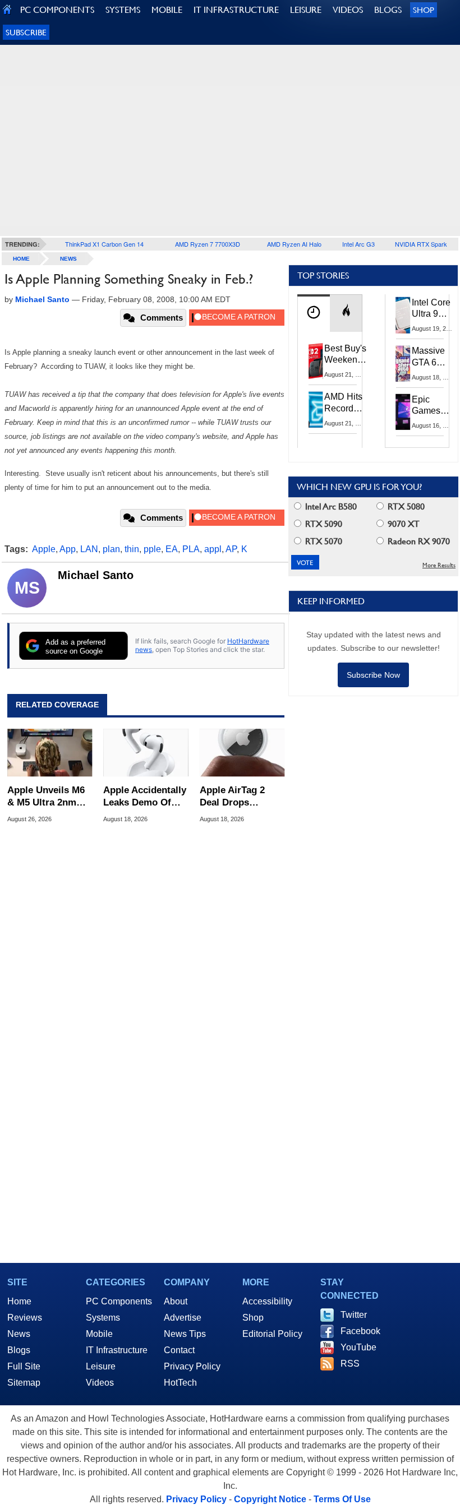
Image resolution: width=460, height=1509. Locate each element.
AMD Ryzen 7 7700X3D (207, 243)
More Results (439, 565)
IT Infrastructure (117, 1350)
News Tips (185, 1334)
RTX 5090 (322, 524)
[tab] (313, 313)
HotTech (180, 1382)
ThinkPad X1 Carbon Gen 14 (104, 243)
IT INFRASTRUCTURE (236, 9)
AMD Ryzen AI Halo (294, 243)
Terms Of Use (342, 1499)
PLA (191, 549)
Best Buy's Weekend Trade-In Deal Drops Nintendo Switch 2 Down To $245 (345, 355)
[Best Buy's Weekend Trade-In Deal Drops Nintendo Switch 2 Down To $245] (316, 361)
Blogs (18, 1350)
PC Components (119, 1301)
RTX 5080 (405, 506)
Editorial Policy (272, 1334)
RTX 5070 (322, 541)
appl (213, 549)
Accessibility (267, 1301)
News (68, 259)
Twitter (354, 1315)
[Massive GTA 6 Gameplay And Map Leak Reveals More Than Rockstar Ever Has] (403, 363)
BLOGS (388, 9)
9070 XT (402, 524)
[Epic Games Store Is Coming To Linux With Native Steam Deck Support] (403, 412)
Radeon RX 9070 (417, 541)
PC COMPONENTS (57, 9)
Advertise (182, 1317)
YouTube (358, 1347)
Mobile (99, 1334)
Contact (179, 1350)
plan (111, 549)
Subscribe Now (373, 674)
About (175, 1301)
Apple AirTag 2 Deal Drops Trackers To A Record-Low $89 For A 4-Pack (236, 797)
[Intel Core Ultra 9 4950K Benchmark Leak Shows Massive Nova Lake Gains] (403, 315)
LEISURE (305, 9)
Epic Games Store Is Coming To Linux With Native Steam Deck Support (433, 406)
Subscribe (26, 32)
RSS (350, 1363)
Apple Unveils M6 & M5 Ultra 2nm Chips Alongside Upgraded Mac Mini (46, 797)
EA (171, 549)
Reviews (24, 1317)
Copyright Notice (270, 1499)
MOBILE (166, 9)
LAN (89, 549)
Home (19, 1301)
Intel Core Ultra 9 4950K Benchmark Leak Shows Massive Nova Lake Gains (434, 309)
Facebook (360, 1331)
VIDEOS (348, 9)
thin (132, 549)
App (67, 549)
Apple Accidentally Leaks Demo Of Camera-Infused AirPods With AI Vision (144, 797)
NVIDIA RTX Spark (421, 243)
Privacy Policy (192, 1366)
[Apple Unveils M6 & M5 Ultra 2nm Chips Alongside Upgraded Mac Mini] (49, 753)
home (21, 259)
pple (152, 549)
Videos (100, 1382)
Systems (103, 1317)
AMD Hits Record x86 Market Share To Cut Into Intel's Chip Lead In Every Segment (346, 403)
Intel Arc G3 (358, 243)
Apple (44, 549)
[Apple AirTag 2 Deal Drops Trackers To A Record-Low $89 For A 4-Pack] (242, 753)
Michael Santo (96, 575)
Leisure (101, 1366)
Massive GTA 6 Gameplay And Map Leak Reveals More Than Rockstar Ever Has (433, 357)
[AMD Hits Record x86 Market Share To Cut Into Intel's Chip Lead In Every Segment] (316, 409)
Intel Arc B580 (330, 506)
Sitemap (23, 1382)
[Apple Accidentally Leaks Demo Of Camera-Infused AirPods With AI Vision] (145, 753)
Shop (423, 10)
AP (231, 549)
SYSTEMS (122, 9)
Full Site (23, 1366)
